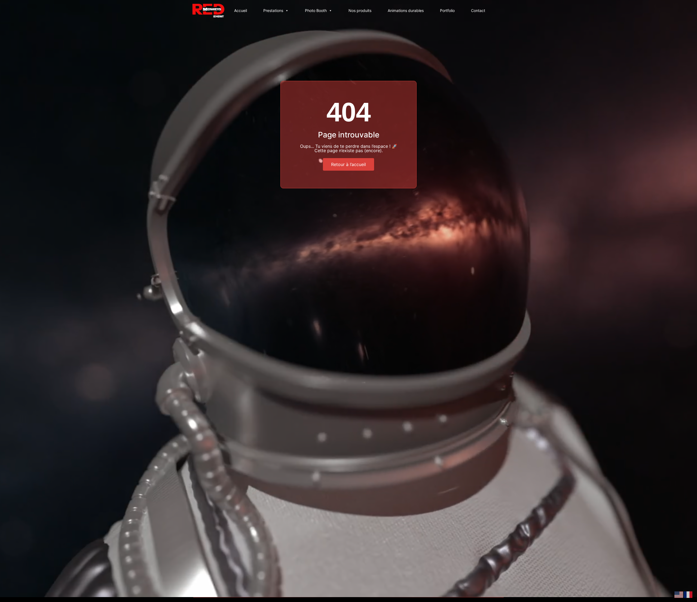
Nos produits (359, 10)
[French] (688, 594)
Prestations (273, 10)
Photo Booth (316, 10)
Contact (478, 10)
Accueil (240, 10)
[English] (679, 594)
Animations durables (406, 10)
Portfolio (447, 10)
